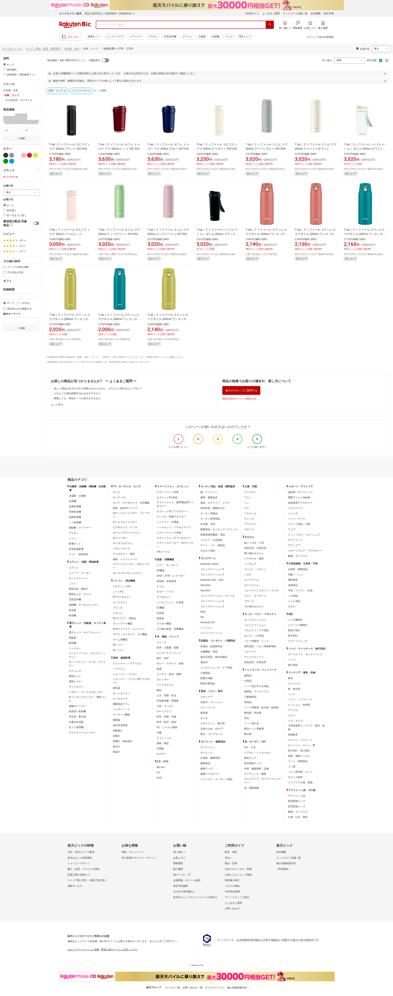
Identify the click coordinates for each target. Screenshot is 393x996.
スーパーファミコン (211, 633)
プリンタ (118, 607)
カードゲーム (251, 579)
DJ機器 (161, 607)
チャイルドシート (254, 657)
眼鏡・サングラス (298, 556)
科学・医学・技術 (166, 722)
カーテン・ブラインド (300, 740)
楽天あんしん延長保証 (80, 857)
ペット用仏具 (251, 723)
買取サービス (75, 886)
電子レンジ (245, 36)
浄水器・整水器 (77, 716)
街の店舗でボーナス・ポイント (139, 857)
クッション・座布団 (299, 704)
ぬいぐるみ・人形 (254, 542)
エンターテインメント (169, 652)
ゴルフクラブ (295, 508)
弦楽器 (160, 613)
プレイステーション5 (212, 569)
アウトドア (294, 545)
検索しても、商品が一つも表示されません (77, 398)
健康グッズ (206, 768)
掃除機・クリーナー (80, 527)
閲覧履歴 (178, 863)
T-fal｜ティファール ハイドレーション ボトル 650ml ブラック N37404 (216, 234)
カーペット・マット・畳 (301, 745)
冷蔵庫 (202, 36)
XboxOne (205, 585)
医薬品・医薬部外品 (211, 646)
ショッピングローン (79, 863)
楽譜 (159, 668)
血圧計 (116, 746)
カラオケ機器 (164, 623)
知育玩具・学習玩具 (255, 548)
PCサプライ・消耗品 (124, 618)
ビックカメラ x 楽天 (70, 13)
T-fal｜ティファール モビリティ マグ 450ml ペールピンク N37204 (69, 234)
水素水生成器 (76, 722)
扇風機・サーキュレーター (83, 604)
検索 (22, 138)
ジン (246, 502)
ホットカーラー (121, 693)
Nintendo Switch (209, 564)
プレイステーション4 (212, 574)
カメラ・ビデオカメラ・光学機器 (131, 502)
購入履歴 (178, 869)
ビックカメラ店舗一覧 (295, 13)
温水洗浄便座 (120, 725)
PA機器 (161, 570)
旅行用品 (293, 665)
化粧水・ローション (211, 702)
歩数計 (116, 735)
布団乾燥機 (75, 517)
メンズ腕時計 (295, 619)
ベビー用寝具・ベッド (256, 641)
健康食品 (205, 763)
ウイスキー (250, 492)
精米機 (72, 643)
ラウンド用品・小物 (299, 524)
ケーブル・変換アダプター (171, 516)
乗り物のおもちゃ (254, 553)
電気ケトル (75, 681)
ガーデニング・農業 (255, 774)
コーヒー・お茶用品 (211, 540)
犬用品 (248, 680)
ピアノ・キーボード (168, 565)
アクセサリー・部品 (124, 553)
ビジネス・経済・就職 (169, 674)
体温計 (116, 751)
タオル (291, 606)
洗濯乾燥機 (75, 506)
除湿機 (72, 615)
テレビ (229, 36)
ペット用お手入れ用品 (256, 686)
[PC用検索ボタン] (270, 25)
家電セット (94, 36)
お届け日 (8, 199)
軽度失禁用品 (207, 683)
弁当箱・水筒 (71, 48)
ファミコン (206, 627)
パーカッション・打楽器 (170, 602)
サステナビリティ (215, 987)
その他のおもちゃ (254, 606)
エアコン (187, 36)
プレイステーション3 (212, 601)
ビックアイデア (114, 36)
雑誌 (159, 690)
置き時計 (293, 635)
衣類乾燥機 (75, 511)
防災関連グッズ (252, 763)
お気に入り (179, 857)
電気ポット (75, 676)
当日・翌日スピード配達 (81, 852)
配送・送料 (231, 852)
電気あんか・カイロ (80, 594)
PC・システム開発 (167, 727)
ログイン (312, 37)
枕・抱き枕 (294, 688)
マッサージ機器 (121, 714)
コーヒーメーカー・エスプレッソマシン (87, 655)
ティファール (10, 176)
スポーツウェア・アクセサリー (305, 550)
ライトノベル (164, 738)
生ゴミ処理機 (76, 727)
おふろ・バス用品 (254, 635)
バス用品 (293, 595)
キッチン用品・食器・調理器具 (43, 48)
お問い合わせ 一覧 (192, 987)
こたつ (72, 583)
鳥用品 (248, 702)
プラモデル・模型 (254, 558)
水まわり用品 (207, 550)
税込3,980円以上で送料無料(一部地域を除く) (110, 13)
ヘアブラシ (119, 668)
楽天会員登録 (326, 37)
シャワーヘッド (121, 709)
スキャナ (118, 613)
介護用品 (205, 672)
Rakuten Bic (75, 24)
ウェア (291, 529)
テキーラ (249, 529)
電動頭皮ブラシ (121, 704)
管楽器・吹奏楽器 (166, 581)
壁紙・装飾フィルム (299, 756)
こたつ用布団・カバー (300, 771)
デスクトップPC (122, 586)
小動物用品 (250, 696)
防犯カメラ (250, 758)
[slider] (3, 123)
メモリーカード (121, 548)
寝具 (290, 678)
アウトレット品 (296, 795)
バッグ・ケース (296, 518)
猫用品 (248, 675)
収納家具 (293, 734)
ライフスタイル (165, 684)
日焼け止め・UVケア (212, 728)
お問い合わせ (232, 908)
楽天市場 (329, 13)
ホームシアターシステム (126, 532)
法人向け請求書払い (184, 891)
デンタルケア (120, 698)
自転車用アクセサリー (300, 502)
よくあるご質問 (271, 13)
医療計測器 (206, 678)
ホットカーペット (78, 578)
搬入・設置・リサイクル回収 (83, 869)
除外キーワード (11, 314)
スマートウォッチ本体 (169, 532)
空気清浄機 (170, 36)
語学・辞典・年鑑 (166, 716)
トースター (75, 648)
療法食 (248, 734)
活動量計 (118, 730)
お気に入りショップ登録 (238, 874)
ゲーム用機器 (120, 639)
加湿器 (72, 610)
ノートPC (118, 591)
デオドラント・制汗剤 (212, 723)
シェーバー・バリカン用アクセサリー (131, 681)
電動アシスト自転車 (299, 497)
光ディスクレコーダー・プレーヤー (131, 515)
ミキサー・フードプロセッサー (86, 692)
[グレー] (11, 155)
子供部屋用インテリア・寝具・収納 (306, 727)
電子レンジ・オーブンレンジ (85, 632)
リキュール (250, 513)
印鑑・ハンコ (295, 574)
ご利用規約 (282, 869)
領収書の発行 (232, 880)
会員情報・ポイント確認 (186, 880)
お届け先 (8, 185)
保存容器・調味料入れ (212, 508)
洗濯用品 (293, 585)
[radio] (4, 64)
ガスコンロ (75, 670)
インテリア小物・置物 (300, 782)
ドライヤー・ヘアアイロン (127, 663)
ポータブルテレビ (122, 543)
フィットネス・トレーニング (304, 534)
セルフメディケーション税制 (83, 949)
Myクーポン (179, 874)
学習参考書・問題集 (168, 700)
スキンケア (206, 696)
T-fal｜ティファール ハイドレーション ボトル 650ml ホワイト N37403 (364, 149)
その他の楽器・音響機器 (170, 629)
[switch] (36, 223)
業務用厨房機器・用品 (212, 534)
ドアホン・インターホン (257, 752)
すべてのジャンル (12, 48)
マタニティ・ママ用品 (256, 630)
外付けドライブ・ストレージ (129, 629)
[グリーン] (5, 161)
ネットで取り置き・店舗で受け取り (87, 880)
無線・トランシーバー (125, 559)
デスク (291, 715)
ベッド (291, 694)
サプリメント (207, 747)
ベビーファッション (255, 625)
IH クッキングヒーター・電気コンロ (87, 699)
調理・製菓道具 (209, 497)
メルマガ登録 (232, 886)
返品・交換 (231, 863)
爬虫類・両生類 (252, 712)
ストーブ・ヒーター (80, 573)
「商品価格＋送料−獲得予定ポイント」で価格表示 (72, 60)
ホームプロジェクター (125, 522)
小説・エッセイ (165, 706)
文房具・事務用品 (298, 569)
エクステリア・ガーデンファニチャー (262, 780)
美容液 (204, 712)
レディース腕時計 (298, 625)
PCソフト (118, 650)
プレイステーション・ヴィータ (217, 595)
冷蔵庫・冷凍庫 (77, 495)
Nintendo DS (207, 622)
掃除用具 (293, 579)
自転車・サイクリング (300, 492)
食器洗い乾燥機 (77, 711)
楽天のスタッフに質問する (241, 390)
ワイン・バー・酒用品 (212, 545)
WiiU (203, 611)
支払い (228, 857)
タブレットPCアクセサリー (172, 511)
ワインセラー (76, 686)
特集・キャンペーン (133, 852)
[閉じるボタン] (386, 73)
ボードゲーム (251, 585)
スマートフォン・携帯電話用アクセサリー (175, 504)
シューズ (293, 513)
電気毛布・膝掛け (78, 588)
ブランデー (250, 524)
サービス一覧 (172, 987)
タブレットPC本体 (167, 497)
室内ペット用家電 (254, 728)
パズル (248, 574)
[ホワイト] (17, 155)
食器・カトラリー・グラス (215, 502)
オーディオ (119, 497)
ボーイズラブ (164, 711)
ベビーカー (250, 651)
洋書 (159, 732)
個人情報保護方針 (286, 863)
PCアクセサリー (122, 597)
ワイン (248, 497)
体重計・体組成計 (122, 741)
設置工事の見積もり (79, 874)
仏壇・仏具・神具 (298, 817)
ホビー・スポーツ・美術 (170, 663)
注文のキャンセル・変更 (238, 869)
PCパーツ (118, 644)
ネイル (204, 718)
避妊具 (204, 662)
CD (158, 772)
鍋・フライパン (209, 492)
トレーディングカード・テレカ (261, 590)
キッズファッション (255, 619)
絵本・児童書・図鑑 (168, 647)
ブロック (249, 601)
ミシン (72, 538)
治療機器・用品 (209, 651)
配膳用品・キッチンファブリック (218, 529)
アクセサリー (164, 597)
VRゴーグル (163, 551)
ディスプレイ (120, 602)
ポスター (161, 753)
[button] (9, 118)
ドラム (160, 586)
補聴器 (116, 720)
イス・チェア (295, 720)
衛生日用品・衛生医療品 (213, 657)
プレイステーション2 (212, 606)
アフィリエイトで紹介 (237, 897)
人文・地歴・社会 (166, 695)
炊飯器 (72, 637)
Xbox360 (205, 590)
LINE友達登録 (232, 891)
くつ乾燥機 (75, 522)
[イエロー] (35, 155)
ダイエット (206, 752)
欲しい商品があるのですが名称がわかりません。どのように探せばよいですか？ (98, 388)
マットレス (294, 683)
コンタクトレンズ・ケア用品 (216, 667)
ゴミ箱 (291, 766)
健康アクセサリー (210, 774)
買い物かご (179, 852)
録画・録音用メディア (125, 508)
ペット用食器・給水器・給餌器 (261, 707)
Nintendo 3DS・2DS (212, 579)
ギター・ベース (165, 591)
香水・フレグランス (211, 734)
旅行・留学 (163, 658)
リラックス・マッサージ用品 (216, 779)
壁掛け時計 (294, 630)
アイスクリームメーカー (82, 732)
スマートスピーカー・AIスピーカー (131, 566)
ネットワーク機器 (122, 623)
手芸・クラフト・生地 (300, 590)
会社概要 (316, 13)
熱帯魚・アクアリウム (256, 691)
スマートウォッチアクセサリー (174, 538)
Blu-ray (161, 767)
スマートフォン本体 (168, 492)
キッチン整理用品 (210, 518)
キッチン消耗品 (209, 513)
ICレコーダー (120, 538)
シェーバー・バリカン (125, 674)
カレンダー (163, 679)
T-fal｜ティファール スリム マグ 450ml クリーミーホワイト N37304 (316, 149)
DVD (159, 777)
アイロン (74, 533)
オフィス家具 (295, 777)
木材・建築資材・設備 (256, 768)
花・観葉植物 (251, 787)
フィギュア (250, 564)
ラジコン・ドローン (255, 569)
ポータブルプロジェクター (127, 573)
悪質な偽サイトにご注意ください (119, 949)
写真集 (160, 748)
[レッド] (29, 155)
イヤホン (153, 36)
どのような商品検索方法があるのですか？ (77, 393)
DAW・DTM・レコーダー (171, 575)
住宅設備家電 (76, 549)
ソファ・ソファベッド (300, 699)
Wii (202, 617)
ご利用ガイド (251, 13)
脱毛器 (116, 688)
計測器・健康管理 (210, 758)
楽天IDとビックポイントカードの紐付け (195, 897)
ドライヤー (136, 36)
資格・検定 (163, 743)
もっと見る (57, 404)
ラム (246, 508)
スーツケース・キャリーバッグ (305, 654)
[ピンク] (23, 155)
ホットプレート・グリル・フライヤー (87, 663)
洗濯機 (215, 36)
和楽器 (160, 618)
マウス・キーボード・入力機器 (130, 634)
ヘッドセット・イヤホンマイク (174, 527)
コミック (161, 642)
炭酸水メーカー (77, 706)
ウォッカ (249, 518)
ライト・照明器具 (78, 554)
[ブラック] (5, 155)
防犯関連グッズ (296, 801)
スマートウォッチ (298, 641)
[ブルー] (11, 161)
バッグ (291, 659)
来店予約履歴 (180, 886)
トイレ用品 (294, 601)
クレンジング (207, 707)
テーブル (293, 710)
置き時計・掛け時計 (299, 750)
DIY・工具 (250, 747)
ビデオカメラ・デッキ (125, 527)
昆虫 (246, 718)
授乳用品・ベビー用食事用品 (260, 646)
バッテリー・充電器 (168, 522)
